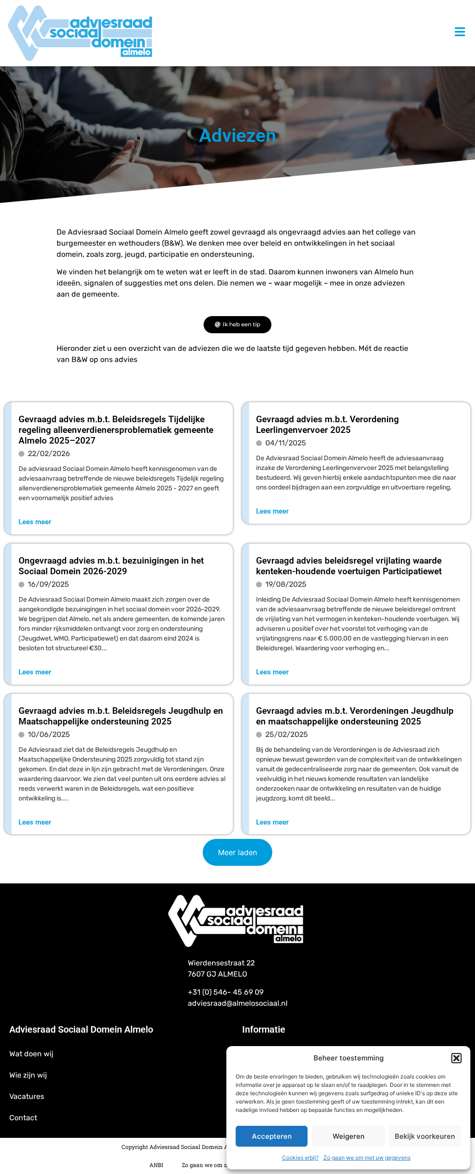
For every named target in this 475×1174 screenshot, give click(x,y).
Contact (23, 1117)
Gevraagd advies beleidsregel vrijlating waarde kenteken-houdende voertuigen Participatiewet (349, 566)
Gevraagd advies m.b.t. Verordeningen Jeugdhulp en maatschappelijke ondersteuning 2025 (355, 716)
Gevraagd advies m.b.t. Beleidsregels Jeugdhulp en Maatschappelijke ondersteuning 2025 (121, 716)
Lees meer (35, 522)
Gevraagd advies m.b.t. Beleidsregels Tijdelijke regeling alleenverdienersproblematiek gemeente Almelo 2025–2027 (116, 430)
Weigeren (349, 1136)
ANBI (156, 1164)
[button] (456, 1058)
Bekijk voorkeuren (425, 1136)
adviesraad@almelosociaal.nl (238, 1003)
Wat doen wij (31, 1053)
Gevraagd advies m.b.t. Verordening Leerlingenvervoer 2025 (327, 424)
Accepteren (272, 1136)
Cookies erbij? (300, 1157)
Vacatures (26, 1096)
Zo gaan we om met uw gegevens (367, 1157)
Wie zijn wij (28, 1075)
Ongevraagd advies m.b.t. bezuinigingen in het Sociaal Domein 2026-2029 (111, 566)
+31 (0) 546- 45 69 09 (225, 992)
